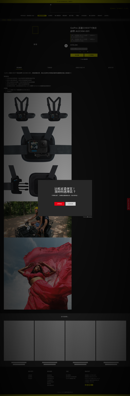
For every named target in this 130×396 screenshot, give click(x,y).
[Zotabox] (91, 215)
